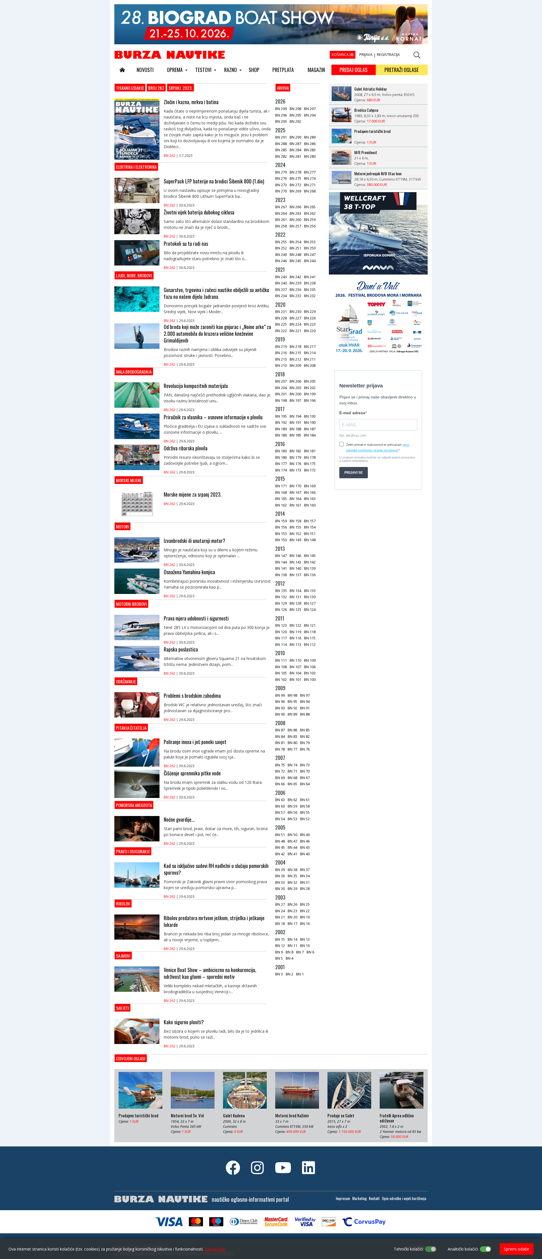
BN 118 (310, 631)
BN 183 (281, 450)
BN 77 (292, 749)
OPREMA (175, 69)
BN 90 (280, 714)
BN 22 (305, 910)
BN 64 (305, 783)
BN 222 (281, 330)
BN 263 (295, 213)
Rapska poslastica (181, 649)
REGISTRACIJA (388, 54)
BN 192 (281, 422)
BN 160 (310, 505)
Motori (122, 526)
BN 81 (280, 742)
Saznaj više (215, 1249)
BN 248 (295, 254)
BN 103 (310, 672)
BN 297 (310, 108)
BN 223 (310, 324)
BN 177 (281, 463)
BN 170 (295, 485)
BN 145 (310, 555)
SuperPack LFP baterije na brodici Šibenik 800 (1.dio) (214, 181)
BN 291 (281, 137)
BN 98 (292, 695)
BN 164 (295, 498)
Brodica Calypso (366, 88)
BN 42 (280, 853)
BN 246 (281, 260)
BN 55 (305, 812)
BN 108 (281, 666)
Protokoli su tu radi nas (186, 243)
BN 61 (305, 799)
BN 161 (295, 505)
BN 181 (310, 450)
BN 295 (295, 115)
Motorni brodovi (131, 604)
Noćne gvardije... (179, 819)
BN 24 (280, 910)
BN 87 (280, 729)
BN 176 (295, 463)
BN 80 (292, 742)
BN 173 (295, 470)
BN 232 (310, 295)
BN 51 (280, 834)
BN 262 (169, 155)
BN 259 (310, 219)
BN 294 (310, 115)
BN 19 (305, 917)
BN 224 (295, 324)
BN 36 (280, 875)
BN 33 (280, 882)
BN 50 (292, 834)
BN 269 (295, 191)
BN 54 (280, 818)
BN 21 (280, 917)
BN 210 (281, 365)
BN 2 (289, 974)
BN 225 (281, 324)
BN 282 (281, 156)
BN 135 (281, 590)
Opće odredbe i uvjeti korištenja (404, 1198)
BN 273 (281, 184)
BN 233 (295, 295)
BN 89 (292, 714)
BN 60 (280, 806)
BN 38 (292, 869)
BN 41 (292, 853)
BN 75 (280, 764)
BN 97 (305, 695)
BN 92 (292, 707)
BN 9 (279, 952)
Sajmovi (123, 956)
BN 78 (280, 749)
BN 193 (310, 416)
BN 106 (310, 666)
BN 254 (295, 241)
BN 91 (305, 707)
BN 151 (310, 533)
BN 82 (305, 736)
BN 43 (305, 847)
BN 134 (295, 590)
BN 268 (310, 191)
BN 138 (281, 574)
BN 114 (281, 644)
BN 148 (310, 539)
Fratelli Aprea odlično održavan (397, 1118)
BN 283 (310, 149)
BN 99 (280, 695)
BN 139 (310, 568)
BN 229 (310, 311)
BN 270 (281, 191)
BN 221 (295, 330)
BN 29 (292, 888)
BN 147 (281, 555)
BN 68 (292, 777)
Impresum (343, 1198)
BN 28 (305, 888)
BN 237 (281, 289)
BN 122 (295, 625)
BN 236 (295, 289)
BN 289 (310, 137)
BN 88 (305, 714)
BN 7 (300, 952)
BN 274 (310, 178)
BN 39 (280, 869)
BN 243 (281, 276)
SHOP (254, 69)
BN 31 (305, 882)
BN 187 (310, 428)
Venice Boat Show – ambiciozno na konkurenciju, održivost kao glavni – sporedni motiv (210, 973)
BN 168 (281, 492)
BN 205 (310, 381)
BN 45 (280, 847)
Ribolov (123, 903)
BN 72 (280, 771)
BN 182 (295, 450)
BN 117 (281, 638)
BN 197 (295, 400)
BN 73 (305, 764)
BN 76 (305, 749)
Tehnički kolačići (408, 1249)
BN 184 (310, 435)
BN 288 (281, 143)
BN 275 (295, 178)
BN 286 (310, 143)
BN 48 (280, 841)
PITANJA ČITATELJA (131, 728)
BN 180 (281, 457)
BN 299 (281, 108)
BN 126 (281, 609)
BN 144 (281, 562)
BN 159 (281, 520)
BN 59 (292, 806)
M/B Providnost (365, 131)
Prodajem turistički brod (372, 110)
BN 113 (295, 644)
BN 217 (310, 346)
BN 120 (281, 631)
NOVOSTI (145, 69)
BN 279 (281, 172)
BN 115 (310, 638)
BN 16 (305, 923)
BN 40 (305, 853)
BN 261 (281, 219)
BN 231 (281, 311)
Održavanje (126, 681)
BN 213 (281, 359)
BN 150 (281, 539)
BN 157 (310, 520)
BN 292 (295, 121)
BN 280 (310, 156)
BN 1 (300, 974)
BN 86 (292, 729)
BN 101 (295, 679)
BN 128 (295, 603)
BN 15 (280, 939)
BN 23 (292, 910)
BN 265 (310, 206)
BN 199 (310, 393)
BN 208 (310, 365)
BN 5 (279, 958)
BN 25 (305, 904)
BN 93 (280, 707)
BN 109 (310, 660)
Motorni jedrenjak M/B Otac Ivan (377, 152)
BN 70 (305, 771)
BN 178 (310, 457)
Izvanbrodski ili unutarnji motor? (194, 540)
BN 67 (305, 777)
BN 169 (310, 485)
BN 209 (295, 365)
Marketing (359, 1198)
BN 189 (281, 428)
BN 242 (295, 276)
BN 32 (292, 882)
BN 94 (305, 701)
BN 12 (280, 945)
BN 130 (310, 596)
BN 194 (295, 416)
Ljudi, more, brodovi (134, 275)
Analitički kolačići (463, 1249)
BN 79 (305, 742)
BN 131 (295, 596)
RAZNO (230, 69)
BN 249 (281, 254)
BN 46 (305, 841)
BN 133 (310, 590)
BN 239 (295, 283)
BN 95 (292, 701)
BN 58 (305, 806)
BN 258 (281, 226)
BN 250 (310, 248)
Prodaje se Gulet (340, 1115)
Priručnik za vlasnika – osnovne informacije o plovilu (213, 417)
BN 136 (310, 574)
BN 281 (295, 156)
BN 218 (295, 346)
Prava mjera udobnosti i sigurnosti (196, 618)
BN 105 (281, 672)
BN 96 (280, 701)
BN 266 (295, 206)
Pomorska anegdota (134, 805)
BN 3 (279, 974)
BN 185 (295, 435)
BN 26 (292, 904)
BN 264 (281, 213)
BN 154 (310, 527)
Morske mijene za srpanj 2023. (193, 494)
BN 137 (295, 574)
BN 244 (310, 260)
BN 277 (310, 172)
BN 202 (310, 387)
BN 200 (295, 393)
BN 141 (281, 568)
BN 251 (295, 248)
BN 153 (281, 533)
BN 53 (292, 818)
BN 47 (292, 841)
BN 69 (280, 777)
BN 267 (281, 206)
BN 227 (295, 318)
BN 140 (295, 568)
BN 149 (295, 539)
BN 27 (280, 904)
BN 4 (289, 958)
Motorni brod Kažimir (292, 1115)
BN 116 (295, 638)
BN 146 (295, 555)
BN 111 (281, 660)
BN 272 (295, 184)
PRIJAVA (365, 54)
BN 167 (295, 492)
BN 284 (295, 149)
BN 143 (295, 562)
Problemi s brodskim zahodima (192, 695)
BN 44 (292, 847)
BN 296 (281, 115)
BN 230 (295, 311)
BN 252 (281, 248)
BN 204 (281, 387)
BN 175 (310, 463)
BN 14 (292, 939)
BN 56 (292, 812)
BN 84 (280, 736)
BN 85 (305, 729)
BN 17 (292, 923)
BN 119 (295, 631)
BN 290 (295, 137)
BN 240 (281, 283)
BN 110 (295, 660)
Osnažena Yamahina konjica (189, 572)
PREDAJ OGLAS (354, 69)
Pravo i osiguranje (133, 851)
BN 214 (310, 352)
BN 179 (295, 457)
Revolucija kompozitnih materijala (196, 385)
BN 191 (295, 422)
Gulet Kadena (234, 1115)
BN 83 (292, 736)
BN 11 (292, 945)
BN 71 (292, 771)
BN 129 (281, 603)
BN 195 (281, 416)
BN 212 (295, 359)
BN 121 (310, 625)
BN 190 (310, 422)
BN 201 (281, 393)
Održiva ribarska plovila (185, 448)
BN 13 (305, 939)
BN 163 (310, 498)
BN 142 (310, 562)
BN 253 (310, 241)
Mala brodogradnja (134, 372)
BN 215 (295, 352)
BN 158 (295, 520)
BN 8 (289, 952)
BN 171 (281, 485)
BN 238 (310, 283)
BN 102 (281, 679)
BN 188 (295, 428)
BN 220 (310, 330)
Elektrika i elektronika (136, 167)
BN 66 (280, 783)
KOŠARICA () (342, 54)
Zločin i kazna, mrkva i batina (191, 102)
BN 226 (310, 318)
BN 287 (295, 143)
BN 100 (310, 679)
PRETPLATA (283, 69)
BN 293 (281, 121)
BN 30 (280, 888)
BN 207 (281, 381)
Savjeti (122, 1008)
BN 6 (310, 952)
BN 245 (295, 260)
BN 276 (281, 178)
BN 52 (305, 818)
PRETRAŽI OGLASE (401, 69)
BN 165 (281, 498)
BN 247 (310, 254)
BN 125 (295, 609)
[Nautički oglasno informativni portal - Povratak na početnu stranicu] (169, 54)
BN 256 (310, 226)
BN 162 (281, 505)
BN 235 (310, 289)
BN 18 (280, 923)
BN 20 (292, 917)
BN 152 (295, 533)
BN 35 (292, 875)
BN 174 (281, 470)
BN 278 (295, 172)
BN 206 (295, 381)
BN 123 (281, 625)
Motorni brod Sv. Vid (369, 173)
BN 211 (310, 359)
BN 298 (295, 108)
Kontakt (374, 1198)
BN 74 (292, 764)
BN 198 (281, 400)
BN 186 (281, 435)
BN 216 (281, 352)
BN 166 (310, 492)
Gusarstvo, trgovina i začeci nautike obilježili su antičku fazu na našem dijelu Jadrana (216, 293)
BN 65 (292, 783)
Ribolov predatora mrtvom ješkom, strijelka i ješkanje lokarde (214, 921)
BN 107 (295, 666)
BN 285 (281, 149)
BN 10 (305, 945)
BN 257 (295, 226)
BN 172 (310, 470)
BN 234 (281, 295)
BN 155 (295, 527)
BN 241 (310, 276)
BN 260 (295, 219)
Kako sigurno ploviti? (184, 1022)
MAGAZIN (316, 69)
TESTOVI (203, 69)
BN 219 (281, 346)
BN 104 (295, 672)
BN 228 (281, 318)
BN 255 (281, 241)
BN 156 (281, 527)
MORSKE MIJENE (128, 480)
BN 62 (292, 799)
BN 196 (310, 400)
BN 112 (310, 644)
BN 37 (305, 869)
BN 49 (305, 834)
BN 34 (305, 875)
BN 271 (310, 184)
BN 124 (310, 609)
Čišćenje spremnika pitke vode (192, 773)
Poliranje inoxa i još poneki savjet (195, 741)
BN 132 (281, 596)
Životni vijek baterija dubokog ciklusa (199, 212)
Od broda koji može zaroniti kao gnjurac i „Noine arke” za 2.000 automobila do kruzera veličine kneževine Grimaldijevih (217, 333)
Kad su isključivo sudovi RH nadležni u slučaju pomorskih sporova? (216, 869)
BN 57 (280, 812)
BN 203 (295, 387)
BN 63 (280, 799)
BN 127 (310, 603)
